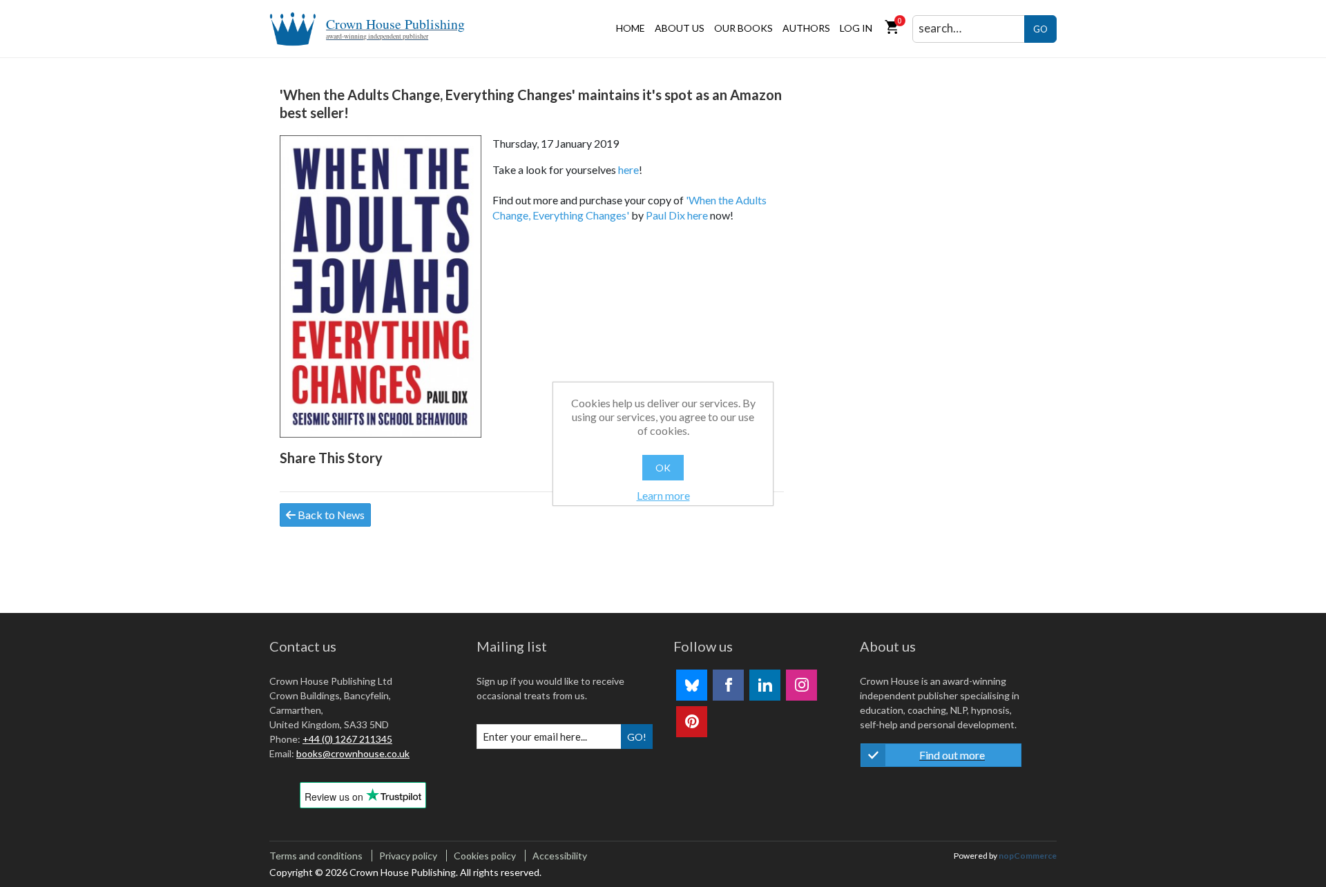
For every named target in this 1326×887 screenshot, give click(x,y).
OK (663, 468)
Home (630, 28)
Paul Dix (665, 215)
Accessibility (559, 855)
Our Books (743, 28)
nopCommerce (1028, 855)
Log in (856, 28)
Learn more (663, 495)
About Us (679, 28)
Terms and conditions (316, 855)
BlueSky (691, 685)
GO (1040, 29)
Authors (806, 28)
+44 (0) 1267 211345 (347, 739)
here (628, 169)
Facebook (728, 685)
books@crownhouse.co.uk (353, 753)
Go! (636, 737)
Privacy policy (408, 855)
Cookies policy (485, 855)
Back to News (330, 514)
